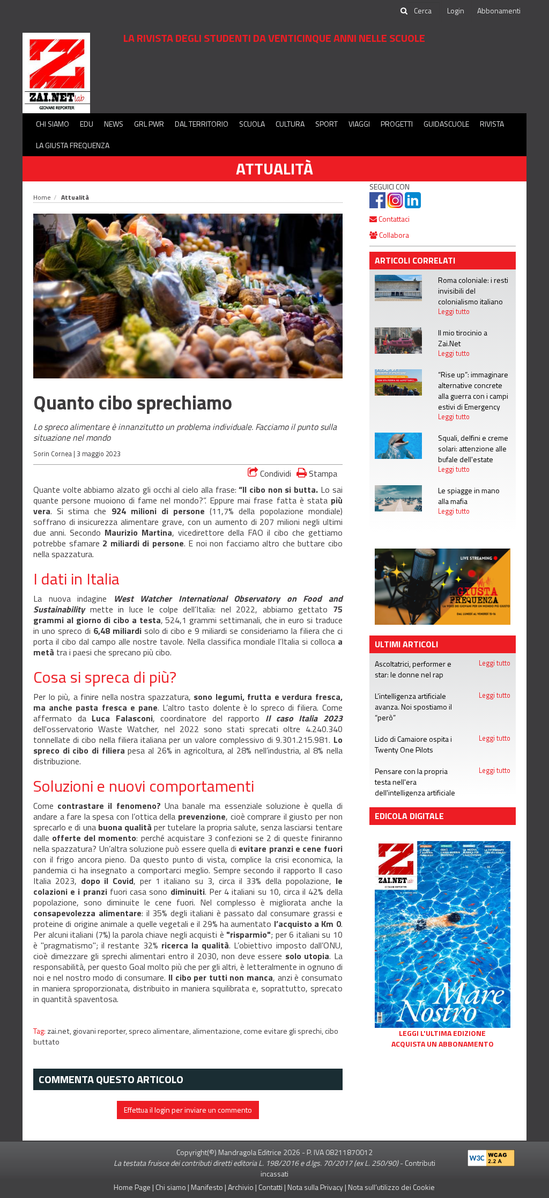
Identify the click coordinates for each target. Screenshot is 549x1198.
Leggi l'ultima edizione (442, 1033)
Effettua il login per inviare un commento (188, 1109)
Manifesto (207, 1187)
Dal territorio (201, 123)
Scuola (252, 123)
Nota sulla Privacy (315, 1187)
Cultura (290, 123)
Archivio (241, 1187)
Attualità (274, 168)
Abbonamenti (499, 10)
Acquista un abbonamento (442, 1044)
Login (455, 10)
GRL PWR (149, 123)
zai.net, (60, 1031)
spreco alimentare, (160, 1031)
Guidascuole (446, 123)
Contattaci (393, 218)
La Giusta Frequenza (72, 145)
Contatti (270, 1187)
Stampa (322, 473)
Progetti (397, 123)
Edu (86, 123)
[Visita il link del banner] (301, 77)
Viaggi (359, 123)
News (113, 123)
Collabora (393, 234)
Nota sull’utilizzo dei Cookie (391, 1187)
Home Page (132, 1187)
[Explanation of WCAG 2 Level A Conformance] (491, 1156)
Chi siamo (52, 123)
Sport (326, 123)
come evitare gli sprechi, (284, 1031)
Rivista (492, 123)
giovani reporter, (101, 1031)
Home (42, 197)
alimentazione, (217, 1031)
